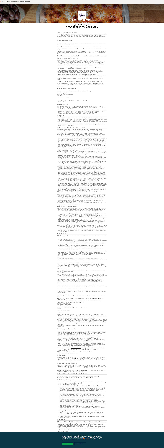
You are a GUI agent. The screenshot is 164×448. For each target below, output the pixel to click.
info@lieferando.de (64, 97)
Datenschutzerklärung (88, 377)
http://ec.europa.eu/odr (76, 348)
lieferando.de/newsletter (80, 358)
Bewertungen (78, 6)
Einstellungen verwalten (86, 438)
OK (67, 443)
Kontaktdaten (87, 6)
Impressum (95, 6)
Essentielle (80, 443)
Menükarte (70, 6)
